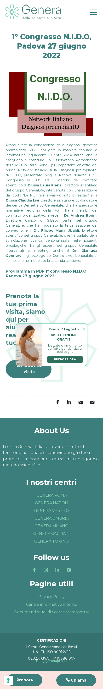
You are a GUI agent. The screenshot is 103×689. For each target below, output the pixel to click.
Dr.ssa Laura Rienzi (45, 185)
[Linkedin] (57, 570)
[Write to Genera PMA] (92, 402)
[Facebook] (34, 570)
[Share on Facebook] (57, 402)
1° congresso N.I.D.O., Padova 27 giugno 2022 (47, 274)
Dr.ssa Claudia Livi (22, 200)
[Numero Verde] (76, 680)
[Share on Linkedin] (69, 402)
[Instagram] (45, 570)
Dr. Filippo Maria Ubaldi (56, 230)
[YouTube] (68, 570)
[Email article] (80, 402)
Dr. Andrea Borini (80, 215)
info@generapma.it (51, 661)
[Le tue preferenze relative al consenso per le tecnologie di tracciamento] (8, 680)
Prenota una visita (29, 369)
